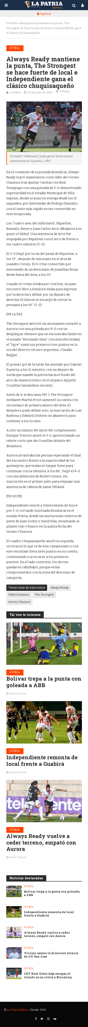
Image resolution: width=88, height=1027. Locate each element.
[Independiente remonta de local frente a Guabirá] (44, 722)
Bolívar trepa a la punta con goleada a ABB (43, 682)
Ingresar (45, 14)
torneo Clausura (19, 602)
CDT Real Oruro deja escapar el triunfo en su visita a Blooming (48, 975)
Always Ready (60, 587)
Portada (11, 23)
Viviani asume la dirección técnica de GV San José (51, 954)
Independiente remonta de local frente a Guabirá (42, 760)
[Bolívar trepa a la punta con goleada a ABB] (44, 643)
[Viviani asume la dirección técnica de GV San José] (14, 953)
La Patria (15, 92)
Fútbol (15, 48)
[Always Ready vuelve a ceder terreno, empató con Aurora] (44, 801)
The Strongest (44, 594)
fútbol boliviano (19, 594)
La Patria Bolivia (17, 1010)
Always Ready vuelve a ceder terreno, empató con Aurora (41, 842)
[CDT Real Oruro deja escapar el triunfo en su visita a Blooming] (14, 973)
